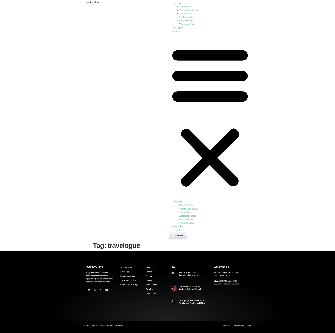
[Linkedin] (89, 289)
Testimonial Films (188, 10)
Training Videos (187, 24)
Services (178, 3)
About (177, 31)
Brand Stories (186, 6)
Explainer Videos (187, 17)
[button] (210, 116)
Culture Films (186, 20)
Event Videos (185, 13)
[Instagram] (100, 289)
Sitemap (120, 325)
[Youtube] (106, 289)
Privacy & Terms (109, 325)
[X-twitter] (94, 289)
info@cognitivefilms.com (229, 284)
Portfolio (178, 27)
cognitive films (91, 2)
